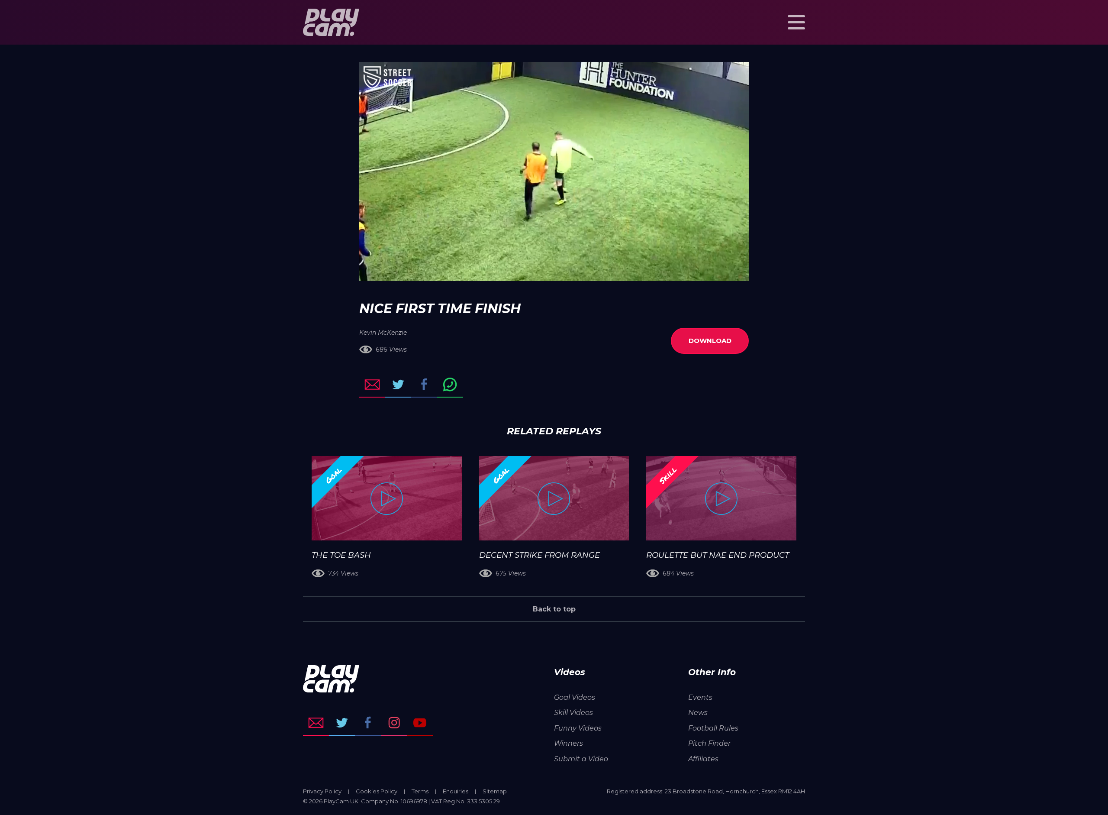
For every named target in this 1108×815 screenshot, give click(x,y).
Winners (568, 743)
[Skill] (721, 498)
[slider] (530, 270)
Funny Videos (578, 728)
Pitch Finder (709, 743)
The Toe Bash (341, 555)
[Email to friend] (372, 385)
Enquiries (455, 791)
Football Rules (713, 728)
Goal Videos (574, 697)
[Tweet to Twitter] (398, 385)
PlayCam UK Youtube (420, 723)
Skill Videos (573, 712)
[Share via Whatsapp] (450, 385)
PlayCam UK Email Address (316, 723)
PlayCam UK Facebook (368, 723)
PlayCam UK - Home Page (331, 22)
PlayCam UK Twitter (342, 723)
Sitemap (495, 791)
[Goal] (387, 498)
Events (700, 697)
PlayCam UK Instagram (394, 723)
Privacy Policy (322, 791)
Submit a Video (581, 759)
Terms (420, 791)
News (698, 712)
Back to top (554, 609)
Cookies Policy (376, 791)
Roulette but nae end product (717, 555)
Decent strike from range (539, 555)
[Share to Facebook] (424, 385)
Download (710, 340)
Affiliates (703, 759)
